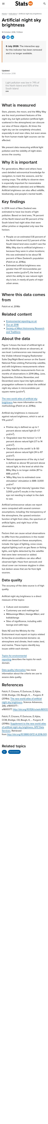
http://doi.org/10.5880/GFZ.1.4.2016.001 (27, 734)
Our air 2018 (12, 324)
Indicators (13, 14)
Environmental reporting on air (21, 321)
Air (4, 752)
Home (4, 14)
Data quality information (14, 670)
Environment (14, 752)
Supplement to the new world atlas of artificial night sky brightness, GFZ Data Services (24, 727)
